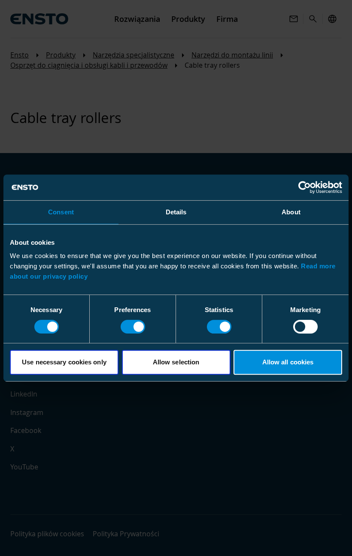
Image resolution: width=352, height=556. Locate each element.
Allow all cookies (288, 362)
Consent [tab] (61, 212)
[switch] (133, 327)
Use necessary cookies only (64, 362)
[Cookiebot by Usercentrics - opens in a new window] (304, 187)
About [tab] (291, 212)
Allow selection (176, 362)
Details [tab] (176, 212)
